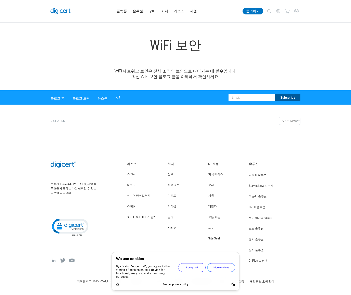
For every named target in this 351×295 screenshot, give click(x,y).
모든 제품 (214, 217)
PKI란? (131, 206)
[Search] (269, 11)
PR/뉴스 (132, 174)
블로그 (131, 185)
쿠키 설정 (238, 281)
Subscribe (287, 97)
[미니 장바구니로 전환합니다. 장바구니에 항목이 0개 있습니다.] (287, 11)
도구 (211, 227)
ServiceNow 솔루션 (261, 186)
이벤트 (172, 195)
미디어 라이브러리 (138, 195)
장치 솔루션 (256, 239)
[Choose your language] (278, 11)
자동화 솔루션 (257, 175)
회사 (164, 11)
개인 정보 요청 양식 (262, 281)
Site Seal (214, 238)
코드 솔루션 (256, 228)
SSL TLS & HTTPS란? (141, 217)
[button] (70, 226)
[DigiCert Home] (60, 11)
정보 (170, 174)
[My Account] (296, 11)
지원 (193, 11)
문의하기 (253, 11)
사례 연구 (174, 227)
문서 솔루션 (256, 250)
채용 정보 (174, 185)
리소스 (179, 11)
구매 (152, 11)
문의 (170, 217)
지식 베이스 (215, 174)
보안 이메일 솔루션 (261, 218)
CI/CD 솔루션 (257, 207)
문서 (211, 185)
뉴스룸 (102, 98)
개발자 (212, 206)
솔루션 (138, 11)
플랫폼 (122, 11)
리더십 (172, 206)
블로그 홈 (57, 98)
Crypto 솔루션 (258, 196)
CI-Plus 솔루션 (258, 260)
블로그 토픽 (81, 98)
